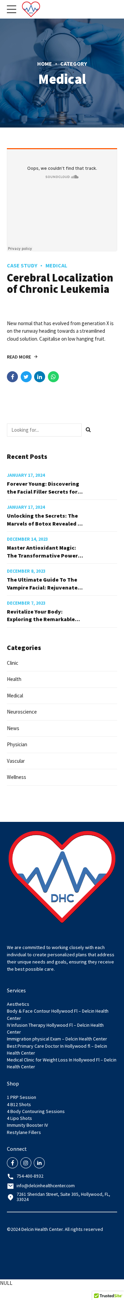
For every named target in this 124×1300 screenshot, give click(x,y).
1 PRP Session (21, 1097)
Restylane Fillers (24, 1132)
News (13, 728)
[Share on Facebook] (12, 376)
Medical (56, 265)
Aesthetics (18, 1004)
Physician (17, 744)
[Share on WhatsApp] (53, 376)
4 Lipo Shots (19, 1118)
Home (44, 63)
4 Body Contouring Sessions (36, 1111)
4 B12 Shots (19, 1104)
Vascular (16, 761)
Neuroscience (22, 711)
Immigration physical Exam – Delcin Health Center (57, 1039)
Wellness (16, 777)
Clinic (12, 663)
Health (14, 679)
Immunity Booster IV (27, 1125)
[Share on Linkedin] (39, 376)
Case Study (22, 265)
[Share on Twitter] (26, 376)
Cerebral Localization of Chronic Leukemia (60, 284)
